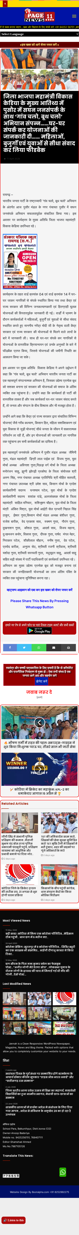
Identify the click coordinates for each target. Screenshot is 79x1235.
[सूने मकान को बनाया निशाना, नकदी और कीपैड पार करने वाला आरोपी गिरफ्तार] (39, 1013)
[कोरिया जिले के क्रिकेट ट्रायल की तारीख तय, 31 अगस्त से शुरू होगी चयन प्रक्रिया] (19, 874)
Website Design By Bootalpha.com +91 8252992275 (39, 1192)
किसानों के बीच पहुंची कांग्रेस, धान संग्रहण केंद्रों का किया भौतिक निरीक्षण (58, 891)
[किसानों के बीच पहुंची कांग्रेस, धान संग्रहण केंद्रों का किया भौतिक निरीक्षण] (59, 874)
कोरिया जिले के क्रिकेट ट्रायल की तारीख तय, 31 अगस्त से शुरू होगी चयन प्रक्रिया (19, 891)
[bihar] (39, 16)
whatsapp (62, 1172)
